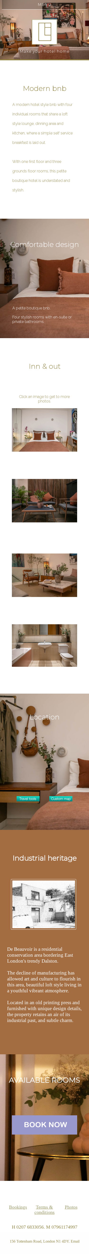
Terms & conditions (44, 1210)
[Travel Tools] (28, 798)
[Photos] (44, 430)
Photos (71, 1207)
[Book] (44, 1125)
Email (75, 1241)
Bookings (18, 1207)
